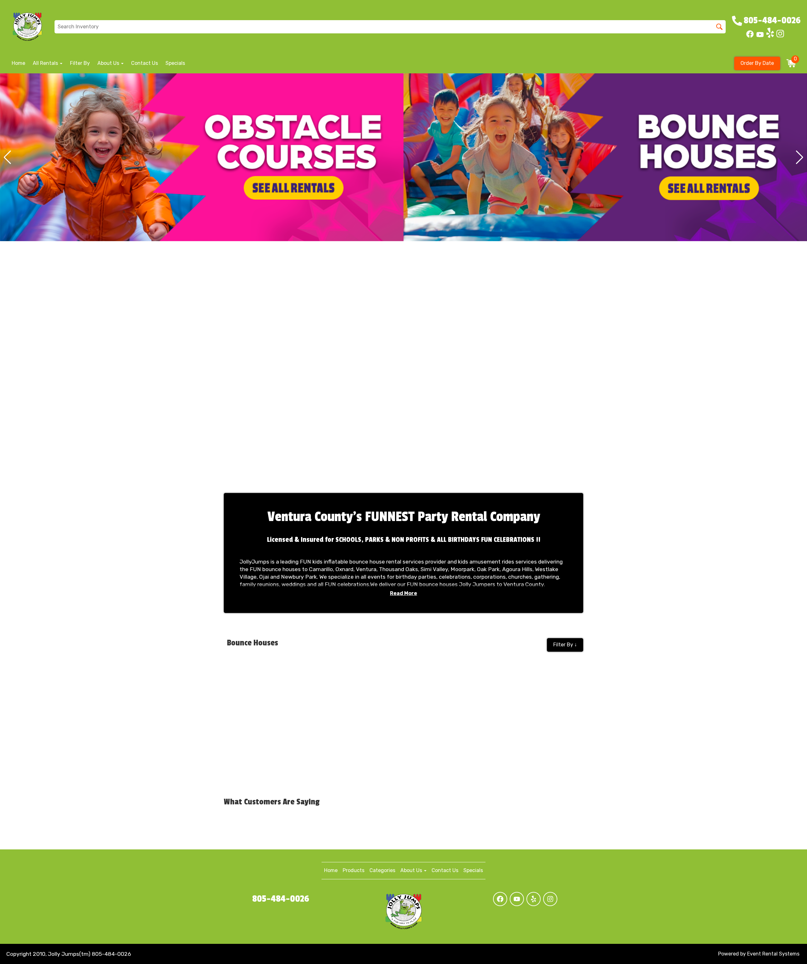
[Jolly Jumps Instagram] (780, 36)
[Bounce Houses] (202, 157)
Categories (382, 870)
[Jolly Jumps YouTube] (760, 36)
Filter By (80, 63)
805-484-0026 (280, 898)
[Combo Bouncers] (605, 157)
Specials (175, 63)
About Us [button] (108, 63)
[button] (7, 157)
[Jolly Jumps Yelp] (770, 36)
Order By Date (757, 63)
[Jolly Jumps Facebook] (750, 36)
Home (18, 63)
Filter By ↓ (565, 645)
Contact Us (144, 63)
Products (353, 870)
